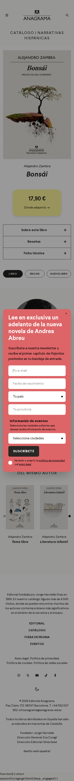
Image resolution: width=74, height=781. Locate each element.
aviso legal (25, 464)
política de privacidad (52, 460)
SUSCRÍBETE (23, 451)
